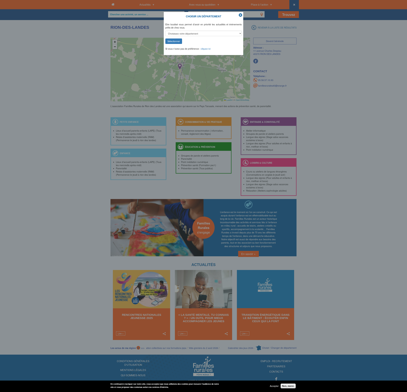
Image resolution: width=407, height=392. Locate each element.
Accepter (274, 386)
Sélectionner (173, 41)
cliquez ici (205, 48)
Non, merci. (288, 386)
